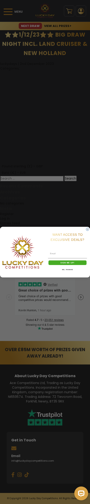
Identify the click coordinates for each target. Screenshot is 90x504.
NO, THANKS (67, 269)
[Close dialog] (87, 229)
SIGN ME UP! (67, 263)
